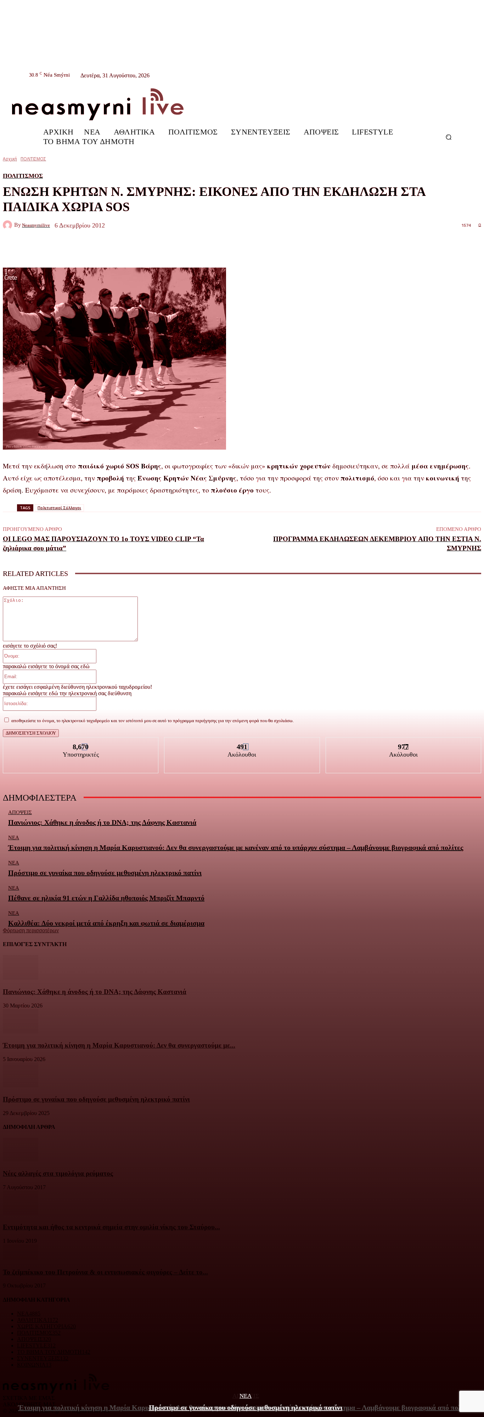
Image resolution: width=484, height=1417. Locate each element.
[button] (448, 137)
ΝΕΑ (246, 1396)
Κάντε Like (81, 742)
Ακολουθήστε (242, 742)
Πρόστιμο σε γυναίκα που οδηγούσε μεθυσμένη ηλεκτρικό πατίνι (245, 1407)
